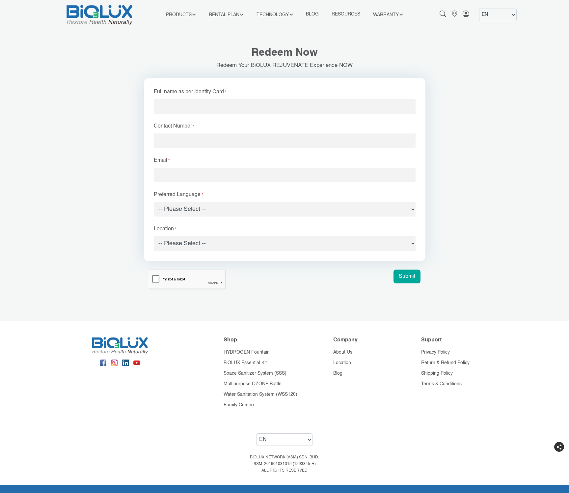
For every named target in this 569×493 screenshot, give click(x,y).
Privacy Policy (435, 352)
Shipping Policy (437, 373)
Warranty (386, 15)
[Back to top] (559, 460)
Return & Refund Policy (445, 363)
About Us (342, 352)
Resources (346, 14)
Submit (407, 276)
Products (179, 15)
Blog (312, 14)
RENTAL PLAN (224, 15)
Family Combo (239, 405)
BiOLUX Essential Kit (245, 363)
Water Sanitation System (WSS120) (260, 394)
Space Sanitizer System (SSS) (255, 373)
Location (342, 363)
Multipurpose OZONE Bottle (253, 384)
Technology (273, 15)
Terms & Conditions (441, 384)
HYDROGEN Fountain (247, 352)
